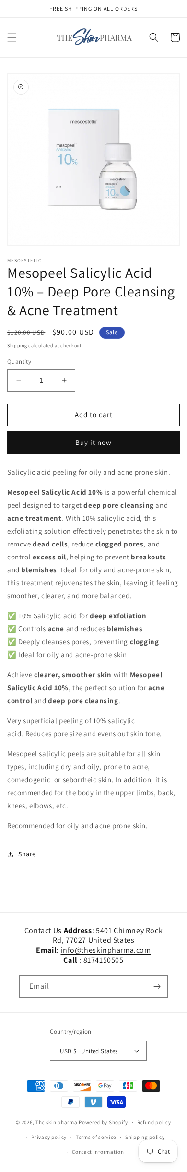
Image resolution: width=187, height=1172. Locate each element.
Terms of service (96, 1137)
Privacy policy (49, 1137)
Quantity (19, 361)
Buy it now (93, 442)
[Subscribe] (156, 986)
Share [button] (27, 854)
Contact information (98, 1152)
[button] (12, 37)
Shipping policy (145, 1137)
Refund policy (154, 1122)
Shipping (17, 345)
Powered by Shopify (103, 1122)
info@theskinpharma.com (106, 950)
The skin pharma (57, 1122)
